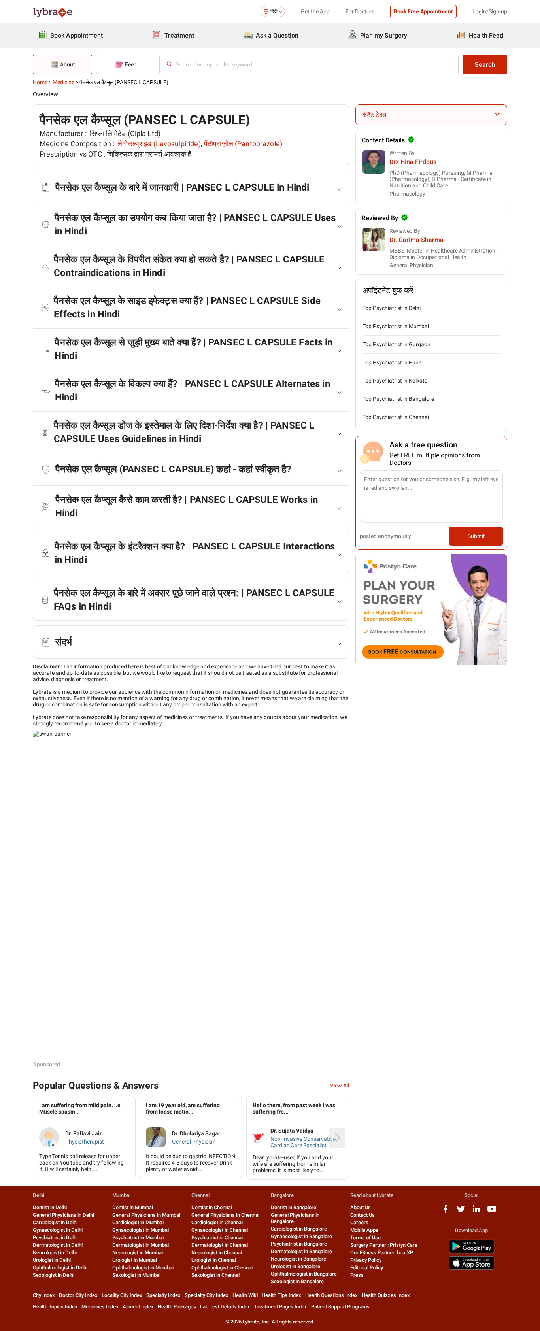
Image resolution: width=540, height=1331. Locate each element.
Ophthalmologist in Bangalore (304, 1274)
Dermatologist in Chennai (219, 1245)
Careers (359, 1222)
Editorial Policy (366, 1268)
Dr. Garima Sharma (416, 240)
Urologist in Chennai (213, 1260)
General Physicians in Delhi (63, 1215)
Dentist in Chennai (211, 1207)
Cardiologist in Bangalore (299, 1229)
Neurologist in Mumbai (137, 1252)
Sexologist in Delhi (53, 1275)
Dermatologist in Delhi (58, 1245)
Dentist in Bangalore (293, 1207)
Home (40, 82)
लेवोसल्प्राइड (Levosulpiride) (158, 144)
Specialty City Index (206, 1295)
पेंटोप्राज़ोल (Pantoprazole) (243, 144)
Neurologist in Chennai (216, 1252)
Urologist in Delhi (52, 1260)
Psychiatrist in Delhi (55, 1237)
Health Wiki (245, 1295)
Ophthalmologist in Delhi (60, 1268)
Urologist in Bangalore (295, 1266)
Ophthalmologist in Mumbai (143, 1268)
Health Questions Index (331, 1295)
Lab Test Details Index (225, 1307)
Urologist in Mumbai (134, 1260)
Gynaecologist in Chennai (219, 1230)
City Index (44, 1295)
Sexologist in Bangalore (297, 1281)
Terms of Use (365, 1237)
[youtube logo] (492, 1212)
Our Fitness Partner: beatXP (381, 1252)
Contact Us (362, 1215)
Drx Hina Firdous (412, 162)
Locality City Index (122, 1295)
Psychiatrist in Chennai (217, 1237)
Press (357, 1275)
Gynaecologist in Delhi (58, 1230)
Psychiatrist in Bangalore (299, 1244)
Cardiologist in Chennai (217, 1222)
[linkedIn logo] (476, 1212)
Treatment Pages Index (280, 1307)
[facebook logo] (445, 1212)
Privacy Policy (365, 1260)
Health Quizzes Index (386, 1295)
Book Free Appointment (423, 11)
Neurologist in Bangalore (298, 1259)
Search (485, 64)
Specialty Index (163, 1295)
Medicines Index (100, 1307)
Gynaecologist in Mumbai (140, 1230)
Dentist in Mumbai (132, 1207)
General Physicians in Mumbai (146, 1215)
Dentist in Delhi (50, 1207)
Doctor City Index (78, 1295)
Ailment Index (138, 1307)
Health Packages (177, 1307)
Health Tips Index (281, 1295)
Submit (476, 536)
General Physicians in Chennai (225, 1215)
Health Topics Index (55, 1307)
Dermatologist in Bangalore (301, 1251)
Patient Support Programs (340, 1307)
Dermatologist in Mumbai (140, 1245)
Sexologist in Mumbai (136, 1275)
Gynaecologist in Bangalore (301, 1236)
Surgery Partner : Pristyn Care (383, 1245)
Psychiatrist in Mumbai (138, 1237)
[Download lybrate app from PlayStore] (472, 1252)
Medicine (63, 82)
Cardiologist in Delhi (55, 1222)
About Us (360, 1207)
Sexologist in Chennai (215, 1275)
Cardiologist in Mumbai (138, 1222)
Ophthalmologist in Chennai (222, 1268)
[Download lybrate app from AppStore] (472, 1268)
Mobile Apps (364, 1230)
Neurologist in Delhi (55, 1252)
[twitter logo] (461, 1212)
